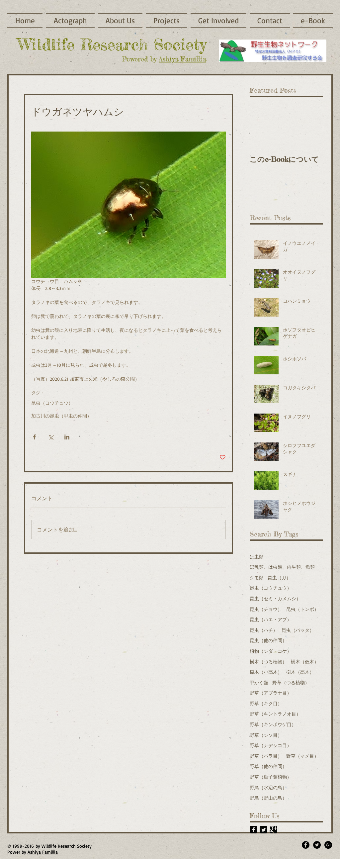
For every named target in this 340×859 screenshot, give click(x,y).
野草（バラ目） (266, 756)
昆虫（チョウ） (266, 609)
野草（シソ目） (266, 735)
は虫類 (257, 556)
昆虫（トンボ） (302, 609)
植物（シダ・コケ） (271, 651)
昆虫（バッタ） (298, 630)
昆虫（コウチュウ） (52, 403)
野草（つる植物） (290, 682)
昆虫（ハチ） (264, 630)
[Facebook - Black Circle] (305, 845)
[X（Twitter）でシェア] (50, 437)
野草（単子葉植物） (271, 777)
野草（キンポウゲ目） (273, 724)
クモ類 (257, 577)
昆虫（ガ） (279, 577)
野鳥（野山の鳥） (268, 798)
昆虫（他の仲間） (268, 640)
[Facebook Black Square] (253, 829)
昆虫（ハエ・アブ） (271, 619)
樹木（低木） (305, 661)
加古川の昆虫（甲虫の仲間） (61, 416)
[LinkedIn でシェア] (67, 437)
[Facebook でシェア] (34, 437)
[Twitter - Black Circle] (317, 845)
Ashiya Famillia (182, 59)
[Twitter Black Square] (263, 829)
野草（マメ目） (302, 756)
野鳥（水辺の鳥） (268, 787)
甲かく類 (259, 682)
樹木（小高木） (266, 672)
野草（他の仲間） (268, 766)
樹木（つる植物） (268, 661)
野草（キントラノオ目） (275, 713)
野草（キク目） (266, 703)
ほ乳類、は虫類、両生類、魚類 (282, 567)
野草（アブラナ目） (271, 693)
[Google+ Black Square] (273, 829)
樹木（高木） (300, 672)
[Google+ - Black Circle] (328, 845)
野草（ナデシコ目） (271, 745)
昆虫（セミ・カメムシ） (275, 598)
